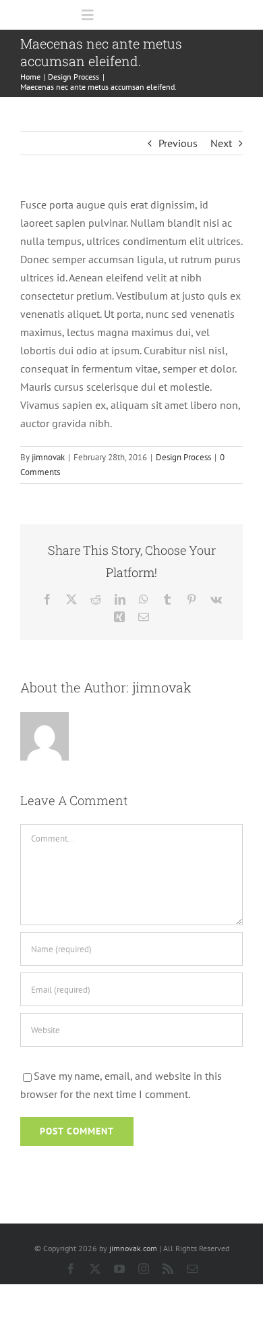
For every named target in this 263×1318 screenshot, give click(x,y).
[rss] (168, 1268)
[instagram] (143, 1268)
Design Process (183, 457)
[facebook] (70, 1268)
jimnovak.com (133, 1248)
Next (221, 143)
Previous (178, 143)
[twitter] (95, 1268)
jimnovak (48, 457)
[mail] (192, 1268)
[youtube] (119, 1268)
